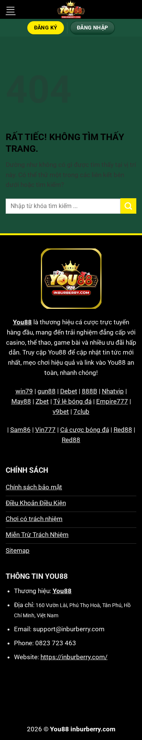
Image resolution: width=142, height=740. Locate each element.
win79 (24, 391)
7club (81, 411)
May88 (21, 401)
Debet (68, 391)
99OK (106, 697)
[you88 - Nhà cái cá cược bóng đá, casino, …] (71, 9)
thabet (89, 707)
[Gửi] (128, 206)
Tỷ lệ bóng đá (72, 401)
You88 (22, 322)
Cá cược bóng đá (84, 429)
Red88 (123, 429)
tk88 (49, 707)
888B (89, 391)
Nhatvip (113, 391)
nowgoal (45, 697)
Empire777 (112, 401)
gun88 (46, 391)
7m (67, 697)
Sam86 (20, 429)
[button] (11, 9)
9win (126, 697)
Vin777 (45, 429)
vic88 (85, 697)
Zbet (42, 401)
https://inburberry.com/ (74, 657)
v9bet (61, 411)
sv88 (68, 707)
